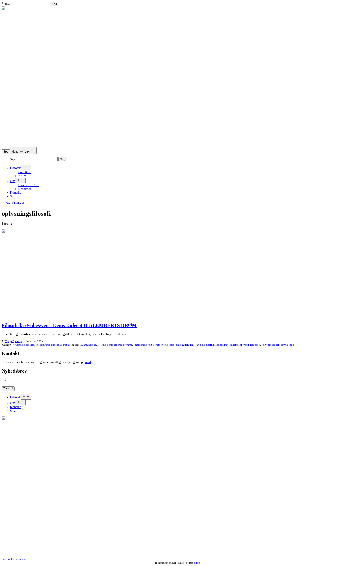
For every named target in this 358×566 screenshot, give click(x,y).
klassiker (218, 344)
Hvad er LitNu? (28, 185)
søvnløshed (287, 344)
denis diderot (114, 344)
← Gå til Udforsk (13, 203)
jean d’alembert (203, 344)
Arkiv (22, 176)
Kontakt (15, 192)
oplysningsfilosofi (250, 344)
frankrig (188, 344)
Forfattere (24, 172)
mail (88, 362)
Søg (5, 151)
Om (12, 181)
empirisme (139, 344)
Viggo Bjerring (13, 341)
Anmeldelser (22, 344)
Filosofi (34, 344)
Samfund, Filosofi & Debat (55, 344)
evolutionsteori (154, 344)
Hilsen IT (198, 562)
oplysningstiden (270, 344)
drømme (127, 344)
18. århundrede (87, 344)
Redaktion (25, 189)
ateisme (101, 344)
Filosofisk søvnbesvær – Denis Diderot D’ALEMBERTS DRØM (69, 325)
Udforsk (15, 168)
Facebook (7, 558)
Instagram (20, 558)
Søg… (6, 3)
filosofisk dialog (174, 344)
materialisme (231, 344)
